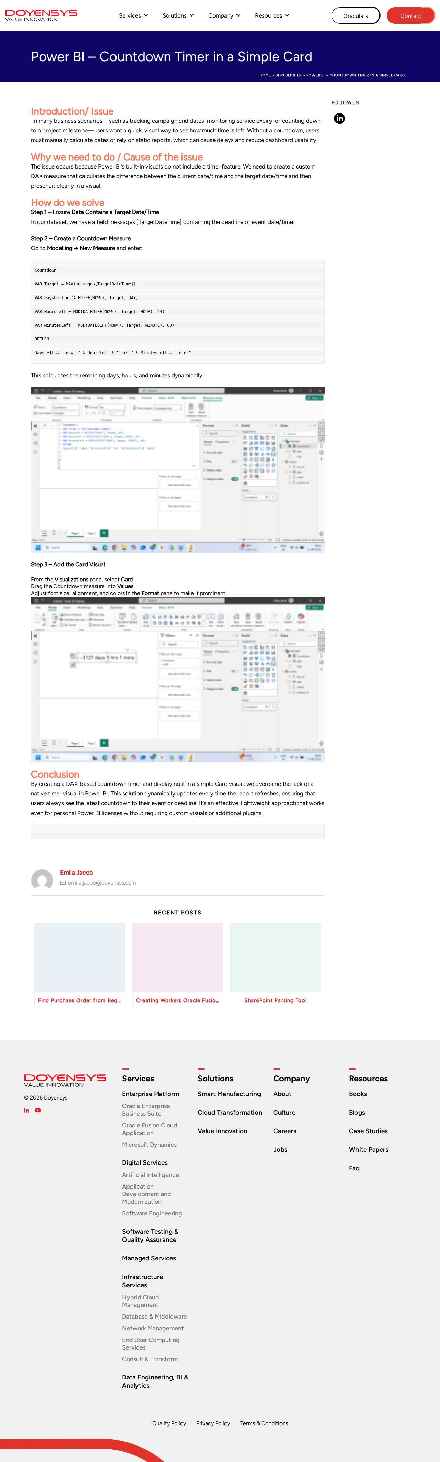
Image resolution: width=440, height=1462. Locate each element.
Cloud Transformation (230, 1112)
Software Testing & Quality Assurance (150, 1235)
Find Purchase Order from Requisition (81, 1000)
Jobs (280, 1150)
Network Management (153, 1328)
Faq (354, 1168)
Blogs (357, 1112)
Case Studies (368, 1131)
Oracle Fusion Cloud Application (149, 1129)
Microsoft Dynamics (149, 1144)
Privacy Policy (213, 1423)
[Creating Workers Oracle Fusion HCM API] (178, 957)
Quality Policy (169, 1423)
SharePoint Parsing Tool (275, 1000)
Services (130, 15)
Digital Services (145, 1163)
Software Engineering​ (152, 1213)
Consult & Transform (150, 1359)
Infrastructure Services (142, 1281)
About (282, 1094)
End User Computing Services (151, 1343)
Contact (410, 15)
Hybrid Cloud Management (140, 1301)
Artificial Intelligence (150, 1175)
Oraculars (355, 15)
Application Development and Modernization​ (146, 1194)
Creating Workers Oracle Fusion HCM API (179, 1000)
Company (220, 15)
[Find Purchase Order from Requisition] (80, 957)
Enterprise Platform (150, 1094)
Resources (268, 15)
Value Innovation (223, 1131)
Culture (284, 1112)
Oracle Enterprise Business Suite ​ (146, 1109)
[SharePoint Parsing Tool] (275, 957)
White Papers (368, 1150)
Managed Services (149, 1258)
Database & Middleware (154, 1316)
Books (358, 1094)
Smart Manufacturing (229, 1094)
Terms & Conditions (264, 1423)
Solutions (175, 15)
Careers (284, 1131)
